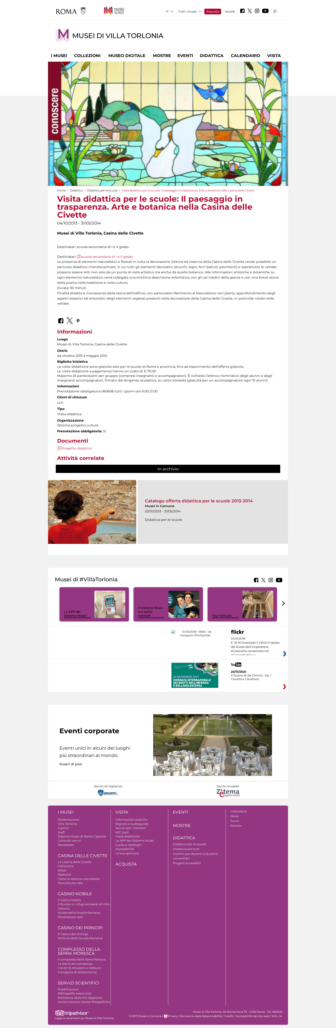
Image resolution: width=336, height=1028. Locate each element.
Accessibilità (124, 849)
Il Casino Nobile (69, 900)
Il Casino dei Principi (73, 934)
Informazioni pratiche (131, 819)
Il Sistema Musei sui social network (150, 611)
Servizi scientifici (78, 983)
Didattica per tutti (186, 849)
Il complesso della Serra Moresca (82, 959)
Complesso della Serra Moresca (79, 951)
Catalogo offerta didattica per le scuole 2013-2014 (199, 501)
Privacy (173, 1016)
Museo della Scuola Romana (79, 912)
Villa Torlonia (67, 824)
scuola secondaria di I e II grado (107, 257)
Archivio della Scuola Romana (80, 938)
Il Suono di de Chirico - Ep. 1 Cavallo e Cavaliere (251, 677)
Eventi (185, 55)
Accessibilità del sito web (252, 1016)
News (234, 816)
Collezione (66, 866)
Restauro (64, 874)
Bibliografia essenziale (74, 993)
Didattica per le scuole (102, 190)
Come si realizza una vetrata (79, 879)
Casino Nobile (75, 894)
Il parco (63, 828)
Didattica (212, 55)
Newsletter (66, 845)
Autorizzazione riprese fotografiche (84, 1002)
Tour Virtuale (222, 615)
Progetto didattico (76, 448)
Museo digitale (126, 55)
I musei (59, 55)
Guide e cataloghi (128, 845)
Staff (61, 832)
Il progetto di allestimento (77, 972)
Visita (274, 55)
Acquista (212, 11)
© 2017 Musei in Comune (145, 1016)
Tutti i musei (187, 11)
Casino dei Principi (80, 928)
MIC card (121, 832)
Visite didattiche (127, 836)
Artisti (62, 870)
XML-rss (277, 1016)
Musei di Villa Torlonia (117, 35)
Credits (229, 1016)
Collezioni (87, 55)
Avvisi (234, 821)
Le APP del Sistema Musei (75, 613)
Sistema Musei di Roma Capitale (82, 836)
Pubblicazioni (68, 989)
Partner (236, 825)
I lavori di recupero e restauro (79, 968)
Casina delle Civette (82, 856)
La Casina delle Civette (75, 862)
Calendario (245, 55)
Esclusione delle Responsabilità (201, 1016)
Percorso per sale (70, 883)
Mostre (162, 55)
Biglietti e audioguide (131, 824)
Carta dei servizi (69, 840)
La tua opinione (127, 853)
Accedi (230, 11)
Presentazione (68, 819)
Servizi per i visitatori (130, 828)
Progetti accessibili (187, 863)
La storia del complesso (75, 963)
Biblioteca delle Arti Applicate (80, 997)
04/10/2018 (255, 647)
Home (61, 190)
